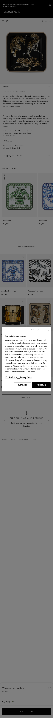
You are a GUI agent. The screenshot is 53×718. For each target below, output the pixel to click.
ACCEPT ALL (41, 385)
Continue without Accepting (40, 330)
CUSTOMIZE (22, 385)
